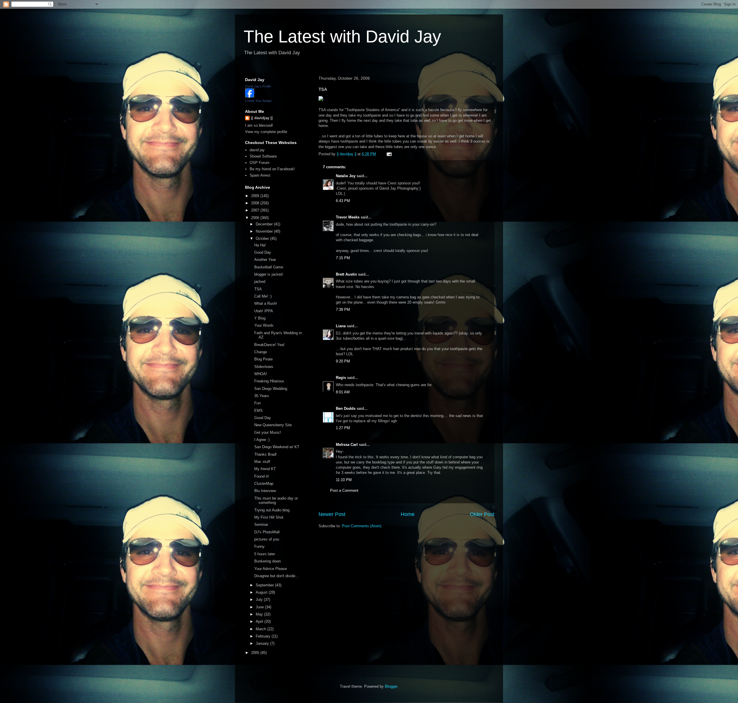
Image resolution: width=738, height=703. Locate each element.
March (261, 629)
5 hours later (264, 554)
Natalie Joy (345, 176)
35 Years (261, 396)
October (263, 238)
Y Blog (260, 318)
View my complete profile (266, 132)
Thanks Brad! (265, 454)
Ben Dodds (345, 408)
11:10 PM (344, 480)
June (260, 607)
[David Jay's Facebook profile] (249, 96)
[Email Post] (389, 154)
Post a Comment (344, 490)
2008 (255, 203)
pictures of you (266, 539)
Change (260, 352)
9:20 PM (343, 361)
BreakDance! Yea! (269, 345)
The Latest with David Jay (342, 36)
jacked (259, 281)
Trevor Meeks (347, 217)
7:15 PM (343, 258)
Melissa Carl (347, 444)
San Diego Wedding (270, 388)
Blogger (391, 686)
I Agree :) (262, 439)
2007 (255, 210)
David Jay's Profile (258, 86)
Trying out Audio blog (271, 510)
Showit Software (263, 156)
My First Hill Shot (268, 517)
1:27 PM (343, 428)
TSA (258, 289)
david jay (257, 150)
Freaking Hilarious (269, 381)
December (265, 224)
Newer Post (332, 514)
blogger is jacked (268, 274)
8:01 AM (343, 392)
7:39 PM (343, 309)
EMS (258, 410)
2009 (255, 196)
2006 (255, 218)
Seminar (261, 524)
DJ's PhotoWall (267, 532)
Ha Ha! (260, 245)
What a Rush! (265, 303)
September (265, 585)
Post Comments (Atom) (361, 526)
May (260, 614)
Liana (341, 326)
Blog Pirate (263, 359)
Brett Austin (346, 274)
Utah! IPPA (263, 311)
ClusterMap (263, 483)
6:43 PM (343, 201)
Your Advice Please (270, 568)
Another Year (265, 259)
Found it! (261, 476)
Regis (341, 377)
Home (408, 514)
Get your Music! (267, 432)
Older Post (482, 514)
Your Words (264, 325)
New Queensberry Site (273, 425)
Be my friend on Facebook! (272, 169)
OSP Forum (260, 162)
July (260, 599)
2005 (255, 652)
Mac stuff (262, 461)
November (265, 231)
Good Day (262, 252)
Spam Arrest (260, 175)
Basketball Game (268, 267)
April (260, 621)
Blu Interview (265, 491)
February (264, 636)
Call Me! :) (263, 296)
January (263, 643)
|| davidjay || (262, 118)
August (262, 592)
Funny (259, 546)
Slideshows (263, 366)
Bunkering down (267, 561)
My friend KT (265, 469)
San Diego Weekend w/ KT (276, 447)
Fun (257, 403)
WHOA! (260, 374)
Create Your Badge (258, 100)
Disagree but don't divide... (276, 576)
